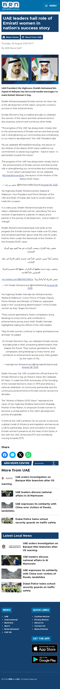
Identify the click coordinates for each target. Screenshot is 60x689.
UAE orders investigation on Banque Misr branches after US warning (27, 480)
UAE (6, 616)
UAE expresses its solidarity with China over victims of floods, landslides (28, 507)
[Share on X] (20, 455)
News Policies (41, 629)
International (11, 620)
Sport (7, 626)
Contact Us (39, 626)
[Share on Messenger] (12, 455)
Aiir (18, 679)
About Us (38, 623)
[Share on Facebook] (4, 455)
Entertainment (11, 629)
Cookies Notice (42, 616)
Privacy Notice (41, 620)
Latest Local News (17, 535)
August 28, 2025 (49, 185)
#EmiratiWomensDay (13, 175)
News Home (12, 37)
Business (8, 623)
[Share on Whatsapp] (28, 455)
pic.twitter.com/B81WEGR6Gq (17, 279)
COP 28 (8, 632)
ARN (10, 679)
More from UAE (33, 37)
